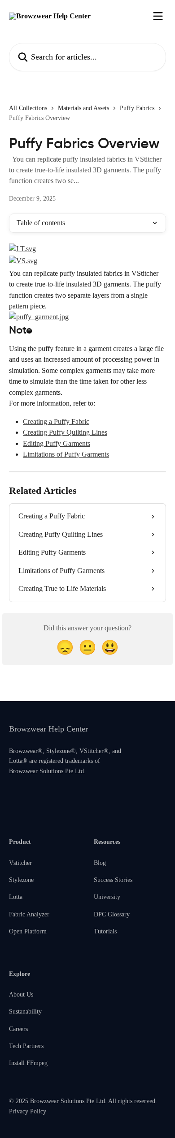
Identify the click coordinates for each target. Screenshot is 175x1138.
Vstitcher (20, 863)
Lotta (15, 897)
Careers (18, 1029)
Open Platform (28, 931)
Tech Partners (26, 1046)
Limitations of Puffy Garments (66, 454)
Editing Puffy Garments (56, 443)
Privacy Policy (27, 1111)
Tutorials (105, 931)
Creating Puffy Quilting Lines (65, 432)
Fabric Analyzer (29, 914)
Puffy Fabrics (137, 108)
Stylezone (21, 880)
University (107, 897)
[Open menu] (158, 16)
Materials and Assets (83, 108)
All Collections (28, 108)
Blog (100, 863)
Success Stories (113, 880)
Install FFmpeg (28, 1063)
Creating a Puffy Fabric (56, 421)
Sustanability (25, 1011)
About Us (21, 994)
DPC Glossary (112, 914)
